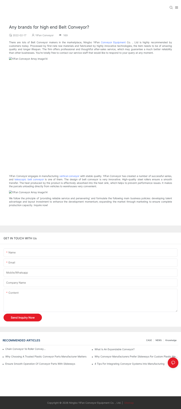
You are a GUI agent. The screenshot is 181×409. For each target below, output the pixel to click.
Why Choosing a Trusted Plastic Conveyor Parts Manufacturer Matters (45, 356)
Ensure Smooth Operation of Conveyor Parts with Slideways (40, 363)
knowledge (171, 340)
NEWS (159, 340)
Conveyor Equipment (113, 42)
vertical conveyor (69, 175)
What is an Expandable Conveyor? (115, 349)
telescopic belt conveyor (29, 179)
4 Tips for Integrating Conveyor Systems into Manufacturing (130, 363)
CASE (149, 340)
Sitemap (129, 402)
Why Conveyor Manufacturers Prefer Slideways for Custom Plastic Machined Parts (136, 356)
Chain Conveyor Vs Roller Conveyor (25, 348)
